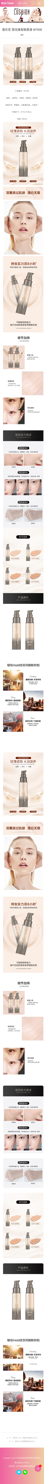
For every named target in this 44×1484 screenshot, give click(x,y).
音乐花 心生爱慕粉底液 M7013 (25, 1441)
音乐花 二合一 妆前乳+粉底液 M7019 (25, 1438)
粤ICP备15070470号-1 (22, 1463)
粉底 (22, 35)
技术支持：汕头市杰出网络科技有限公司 (22, 1466)
